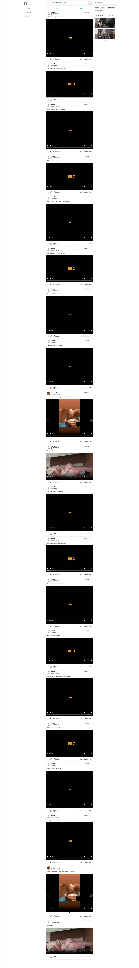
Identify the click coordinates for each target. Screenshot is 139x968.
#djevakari (104, 5)
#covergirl (112, 5)
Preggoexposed (55, 394)
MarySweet (106, 35)
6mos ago (86, 12)
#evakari (97, 5)
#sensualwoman (99, 10)
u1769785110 (55, 14)
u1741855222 (107, 26)
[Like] (48, 534)
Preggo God (54, 392)
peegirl (53, 12)
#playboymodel (111, 7)
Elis (104, 25)
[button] (34, 16)
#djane (103, 7)
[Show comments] (51, 534)
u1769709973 (55, 448)
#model (97, 7)
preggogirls (54, 446)
